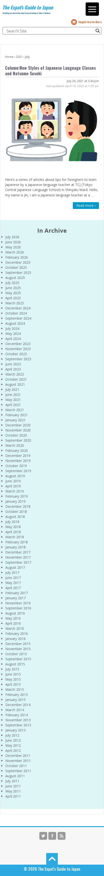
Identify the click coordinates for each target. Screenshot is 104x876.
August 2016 (15, 613)
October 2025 (16, 267)
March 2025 (14, 303)
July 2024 (12, 328)
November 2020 (18, 430)
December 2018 (17, 506)
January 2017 (15, 598)
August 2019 (15, 476)
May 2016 (13, 618)
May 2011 (13, 791)
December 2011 (17, 755)
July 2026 (12, 237)
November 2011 (18, 760)
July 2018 (12, 521)
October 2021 (16, 379)
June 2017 (13, 577)
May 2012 (13, 745)
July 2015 (12, 669)
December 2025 (17, 262)
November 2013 (18, 720)
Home (9, 57)
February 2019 (16, 496)
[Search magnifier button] (97, 30)
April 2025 (13, 298)
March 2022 (14, 374)
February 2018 (16, 542)
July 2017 (12, 572)
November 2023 (18, 348)
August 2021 (15, 384)
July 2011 (12, 781)
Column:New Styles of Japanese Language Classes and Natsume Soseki (50, 71)
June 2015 (13, 674)
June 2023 (13, 364)
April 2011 (13, 796)
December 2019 (17, 455)
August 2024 (15, 323)
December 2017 (17, 552)
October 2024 (16, 313)
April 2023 (13, 369)
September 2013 (18, 725)
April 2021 (13, 404)
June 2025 (13, 287)
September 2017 (18, 562)
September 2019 (18, 471)
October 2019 (16, 465)
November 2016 (18, 603)
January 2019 (15, 501)
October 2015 (16, 654)
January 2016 (15, 638)
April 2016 (13, 623)
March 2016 (14, 628)
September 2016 (18, 608)
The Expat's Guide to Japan (27, 7)
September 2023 (18, 359)
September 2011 (18, 770)
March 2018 (14, 537)
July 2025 (12, 282)
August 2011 (15, 776)
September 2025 (18, 272)
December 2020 (17, 425)
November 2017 (18, 557)
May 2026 (13, 247)
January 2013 (15, 730)
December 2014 (17, 704)
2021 (19, 57)
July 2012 (12, 735)
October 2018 (16, 511)
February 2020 (16, 450)
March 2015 (14, 689)
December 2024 (17, 308)
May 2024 (13, 333)
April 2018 (13, 532)
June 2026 (13, 242)
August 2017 (15, 567)
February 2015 (16, 694)
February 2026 (16, 257)
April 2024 (13, 338)
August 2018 (15, 516)
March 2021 (14, 409)
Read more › (86, 205)
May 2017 (13, 582)
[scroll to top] (52, 858)
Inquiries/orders (90, 21)
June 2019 (13, 481)
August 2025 (15, 277)
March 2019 (14, 491)
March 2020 (14, 445)
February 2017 (16, 593)
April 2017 (13, 587)
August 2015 (15, 664)
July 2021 (12, 389)
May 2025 (13, 293)
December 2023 (17, 343)
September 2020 (18, 440)
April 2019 (13, 486)
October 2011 (16, 765)
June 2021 (13, 394)
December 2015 (17, 643)
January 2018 (15, 547)
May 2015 (13, 679)
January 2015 (15, 699)
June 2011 (13, 786)
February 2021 (16, 415)
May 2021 (13, 399)
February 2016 (16, 633)
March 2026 (14, 252)
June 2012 (13, 740)
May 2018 (13, 526)
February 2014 (16, 715)
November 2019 (18, 460)
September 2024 (18, 318)
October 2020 (16, 435)
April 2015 (13, 684)
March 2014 (14, 709)
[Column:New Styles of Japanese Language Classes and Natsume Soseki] (52, 131)
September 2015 (18, 659)
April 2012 (13, 750)
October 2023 (16, 354)
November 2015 (18, 648)
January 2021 (15, 420)
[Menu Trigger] (92, 9)
